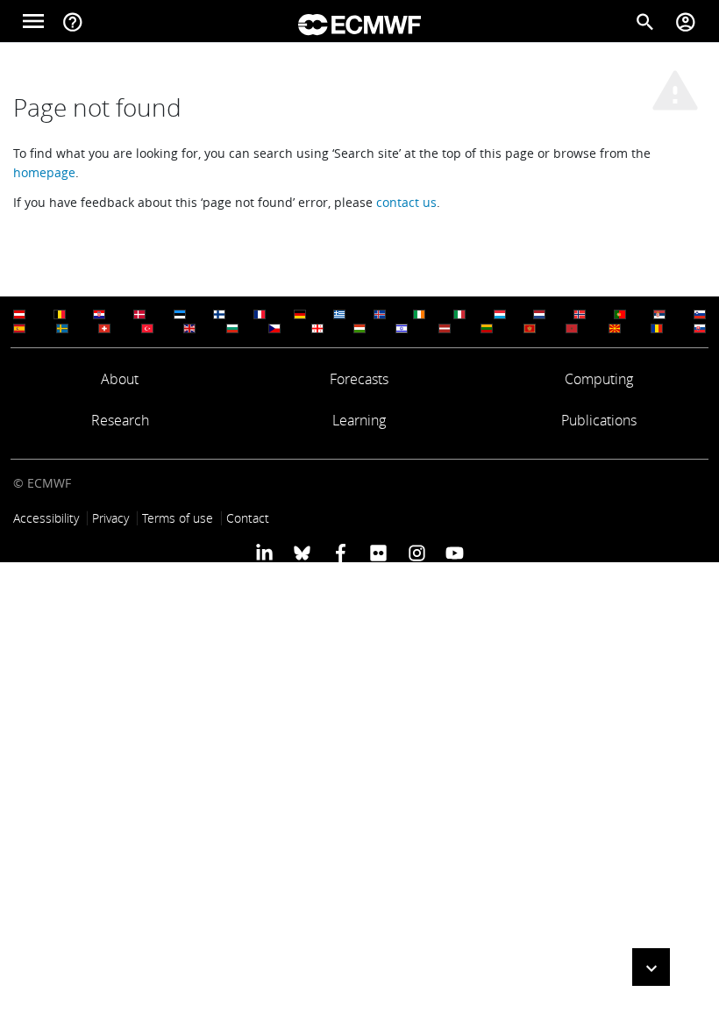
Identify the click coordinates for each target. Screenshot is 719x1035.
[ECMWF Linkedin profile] (264, 552)
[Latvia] (444, 328)
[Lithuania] (487, 328)
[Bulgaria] (232, 328)
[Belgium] (59, 314)
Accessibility (46, 518)
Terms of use (177, 518)
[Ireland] (419, 314)
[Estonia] (180, 314)
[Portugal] (620, 314)
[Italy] (459, 314)
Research (120, 420)
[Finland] (219, 314)
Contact (247, 518)
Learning (359, 420)
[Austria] (19, 314)
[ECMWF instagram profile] (416, 552)
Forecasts (359, 379)
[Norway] (579, 314)
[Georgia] (317, 328)
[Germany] (300, 314)
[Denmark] (139, 314)
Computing (599, 379)
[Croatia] (99, 314)
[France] (259, 314)
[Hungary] (359, 328)
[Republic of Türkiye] (147, 328)
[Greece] (339, 314)
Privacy (110, 518)
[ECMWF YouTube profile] (454, 552)
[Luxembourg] (500, 314)
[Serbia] (659, 314)
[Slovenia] (700, 314)
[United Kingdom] (189, 328)
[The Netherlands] (539, 314)
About (120, 379)
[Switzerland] (104, 328)
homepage (44, 172)
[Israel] (401, 328)
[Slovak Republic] (700, 328)
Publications (599, 420)
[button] (651, 967)
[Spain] (19, 328)
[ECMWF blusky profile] (302, 552)
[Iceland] (380, 314)
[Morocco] (572, 328)
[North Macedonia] (615, 328)
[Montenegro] (529, 328)
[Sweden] (62, 328)
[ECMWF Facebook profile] (341, 552)
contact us (406, 202)
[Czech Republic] (274, 328)
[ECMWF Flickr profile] (378, 552)
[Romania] (657, 328)
